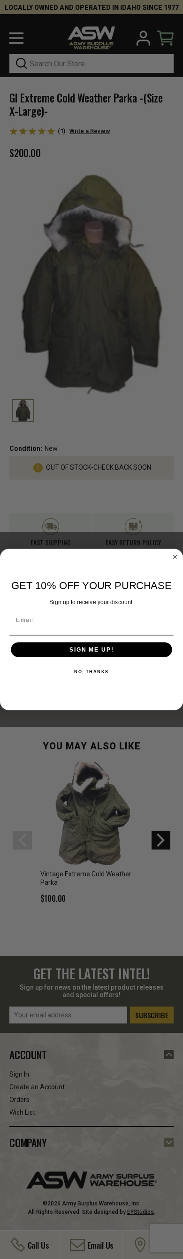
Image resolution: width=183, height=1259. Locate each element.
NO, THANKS (91, 672)
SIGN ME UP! (91, 649)
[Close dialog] (174, 556)
